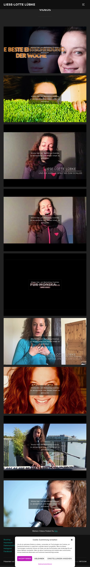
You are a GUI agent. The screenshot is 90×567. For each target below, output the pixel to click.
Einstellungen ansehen (60, 559)
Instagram (8, 548)
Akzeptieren (24, 559)
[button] (72, 540)
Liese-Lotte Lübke (19, 4)
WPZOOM (82, 561)
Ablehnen (39, 559)
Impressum (8, 542)
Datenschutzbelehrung (13, 545)
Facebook (8, 551)
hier (55, 531)
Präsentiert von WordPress (13, 561)
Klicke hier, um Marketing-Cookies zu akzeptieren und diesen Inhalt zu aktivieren (45, 49)
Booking (7, 539)
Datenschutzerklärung (45, 564)
